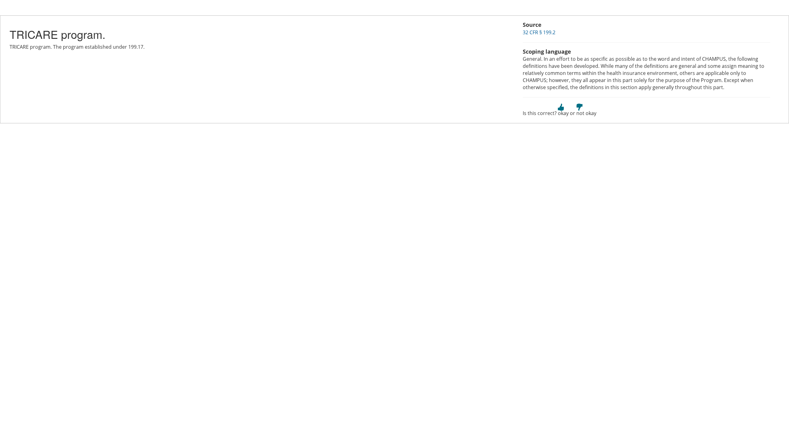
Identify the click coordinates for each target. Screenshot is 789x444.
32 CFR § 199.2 (539, 32)
